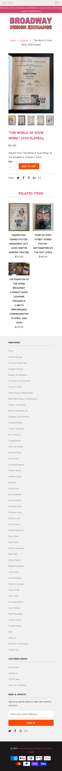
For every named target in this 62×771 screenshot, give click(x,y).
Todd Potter (13, 572)
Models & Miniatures (17, 375)
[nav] (7, 3)
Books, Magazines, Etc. (18, 410)
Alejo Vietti (13, 596)
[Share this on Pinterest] (28, 178)
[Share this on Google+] (33, 178)
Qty (10, 161)
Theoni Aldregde (16, 428)
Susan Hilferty (14, 500)
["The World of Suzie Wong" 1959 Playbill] (31, 83)
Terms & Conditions (17, 685)
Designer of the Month (18, 416)
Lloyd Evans (13, 488)
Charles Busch (14, 470)
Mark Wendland (15, 613)
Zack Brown (13, 458)
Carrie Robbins (15, 578)
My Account (13, 667)
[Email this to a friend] (39, 178)
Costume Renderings (17, 363)
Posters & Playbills (17, 404)
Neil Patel (12, 554)
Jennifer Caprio (15, 476)
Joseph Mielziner (16, 530)
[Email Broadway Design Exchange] (26, 731)
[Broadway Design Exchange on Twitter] (10, 731)
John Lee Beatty (15, 446)
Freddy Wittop (14, 625)
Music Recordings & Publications (23, 398)
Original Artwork (15, 369)
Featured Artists (15, 422)
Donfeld (12, 482)
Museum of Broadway (18, 643)
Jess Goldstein (14, 494)
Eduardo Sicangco (16, 584)
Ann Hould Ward (15, 602)
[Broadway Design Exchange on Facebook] (15, 731)
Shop (10, 351)
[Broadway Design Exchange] (31, 24)
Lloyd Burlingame (16, 464)
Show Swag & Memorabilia (20, 392)
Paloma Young (14, 619)
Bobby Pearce (14, 560)
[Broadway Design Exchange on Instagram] (21, 731)
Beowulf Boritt (14, 452)
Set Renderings (15, 357)
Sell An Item (14, 679)
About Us (12, 637)
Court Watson (14, 608)
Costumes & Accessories (19, 380)
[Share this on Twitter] (17, 178)
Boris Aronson (14, 434)
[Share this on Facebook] (23, 178)
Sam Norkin (13, 542)
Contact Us (13, 649)
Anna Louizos (14, 524)
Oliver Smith (14, 590)
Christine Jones (15, 506)
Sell (10, 631)
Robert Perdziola (16, 566)
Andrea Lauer (14, 518)
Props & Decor (15, 386)
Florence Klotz (15, 512)
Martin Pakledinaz (16, 548)
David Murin (13, 536)
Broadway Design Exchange (29, 748)
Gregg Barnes (14, 440)
